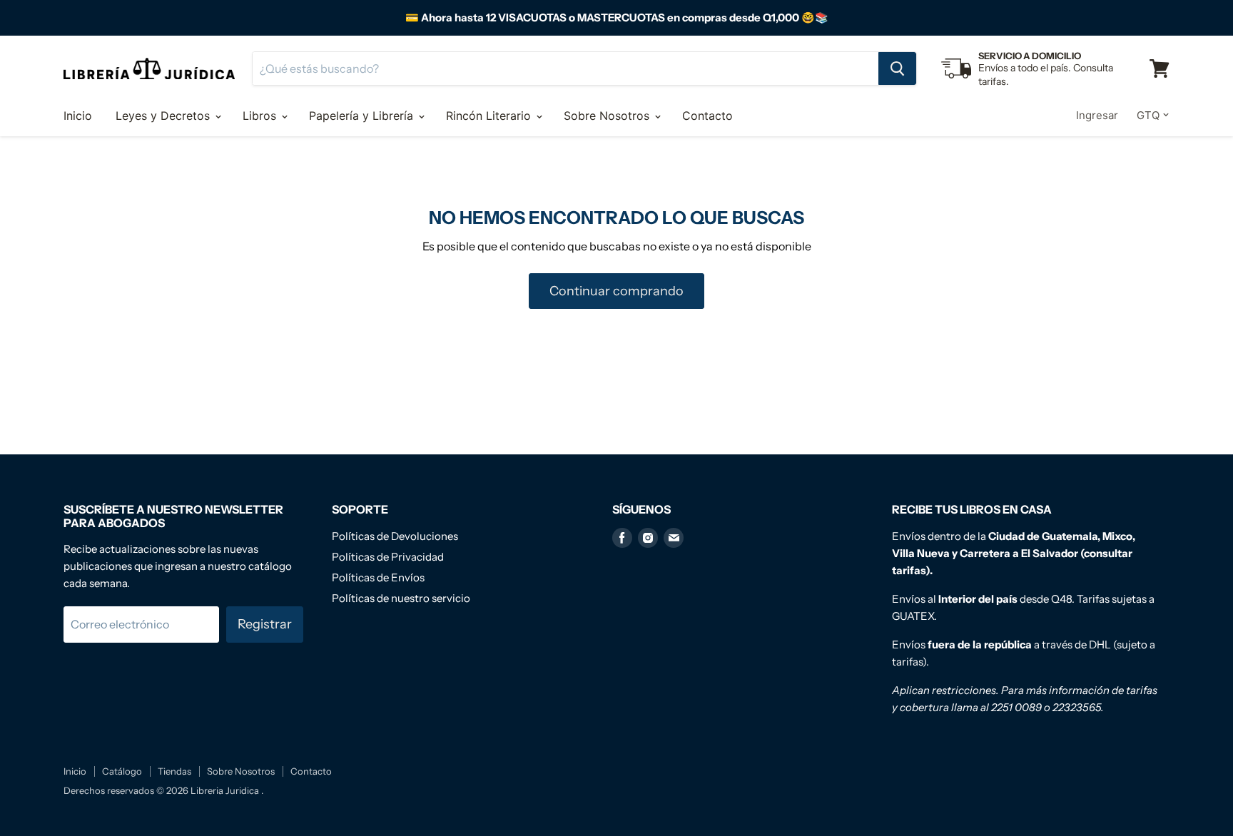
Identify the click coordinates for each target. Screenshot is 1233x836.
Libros (261, 115)
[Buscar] (897, 68)
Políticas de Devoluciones (395, 536)
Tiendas (174, 771)
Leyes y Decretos (164, 115)
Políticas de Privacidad (388, 557)
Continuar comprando (616, 291)
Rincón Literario (490, 115)
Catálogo (122, 771)
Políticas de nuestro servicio (401, 598)
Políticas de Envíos (378, 577)
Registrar (265, 624)
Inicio (78, 115)
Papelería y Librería (363, 115)
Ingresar (1097, 115)
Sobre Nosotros (608, 115)
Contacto (707, 115)
